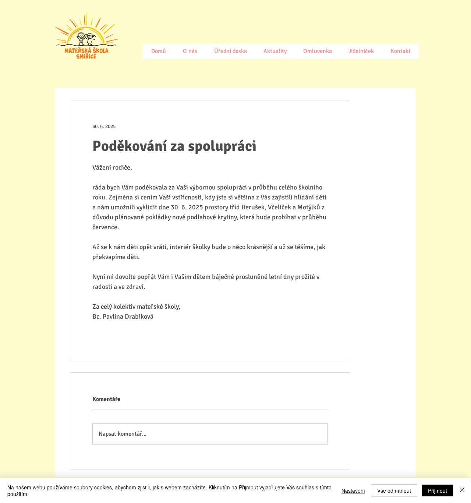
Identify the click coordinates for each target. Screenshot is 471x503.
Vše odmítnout (394, 490)
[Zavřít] (462, 490)
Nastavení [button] (353, 490)
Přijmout (437, 490)
